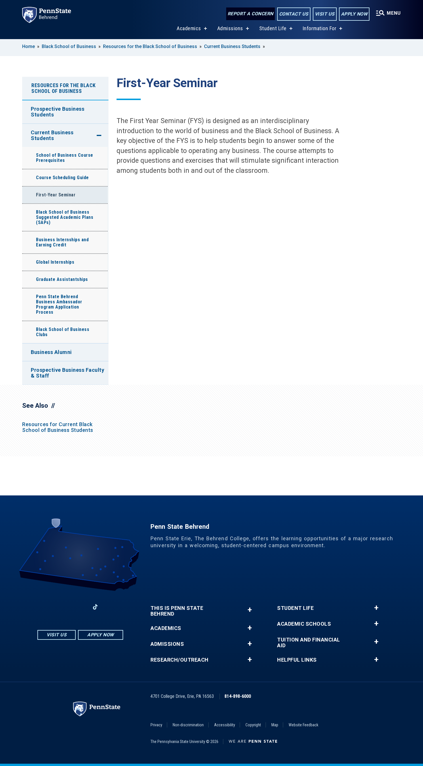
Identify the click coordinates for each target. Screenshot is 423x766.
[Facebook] (50, 607)
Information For (320, 28)
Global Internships (55, 262)
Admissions (230, 28)
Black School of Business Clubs (62, 332)
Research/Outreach (179, 660)
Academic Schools (304, 624)
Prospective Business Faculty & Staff (67, 373)
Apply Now (354, 14)
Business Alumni (51, 352)
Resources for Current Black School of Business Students (57, 427)
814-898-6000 (237, 696)
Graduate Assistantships (62, 279)
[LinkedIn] (80, 607)
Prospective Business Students (57, 112)
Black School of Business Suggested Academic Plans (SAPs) (64, 217)
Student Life (273, 28)
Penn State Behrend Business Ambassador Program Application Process (59, 304)
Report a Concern (250, 13)
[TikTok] (95, 607)
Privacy (156, 725)
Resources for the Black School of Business (150, 46)
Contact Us (293, 14)
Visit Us (325, 14)
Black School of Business (69, 46)
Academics (189, 28)
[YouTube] (110, 607)
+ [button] (249, 609)
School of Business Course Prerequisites (64, 157)
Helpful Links (297, 660)
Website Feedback (303, 725)
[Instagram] (65, 607)
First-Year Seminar (55, 195)
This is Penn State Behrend (176, 611)
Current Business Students (232, 46)
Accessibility (224, 725)
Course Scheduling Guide (62, 177)
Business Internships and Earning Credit (62, 242)
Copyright (253, 725)
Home (28, 46)
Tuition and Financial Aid (308, 642)
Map (274, 725)
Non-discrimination (188, 725)
